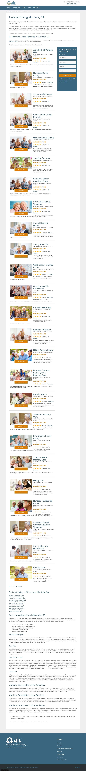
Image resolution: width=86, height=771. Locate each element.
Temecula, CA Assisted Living (16, 597)
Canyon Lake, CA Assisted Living (17, 598)
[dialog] (5, 770)
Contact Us (36, 7)
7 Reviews (49, 425)
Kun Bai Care (39, 567)
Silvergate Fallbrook (42, 94)
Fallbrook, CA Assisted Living (16, 605)
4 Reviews (50, 297)
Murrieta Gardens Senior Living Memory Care (41, 372)
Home (9, 7)
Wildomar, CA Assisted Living (16, 595)
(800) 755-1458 (13, 41)
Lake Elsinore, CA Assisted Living (17, 600)
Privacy (11, 747)
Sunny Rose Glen (41, 244)
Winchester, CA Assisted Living (16, 608)
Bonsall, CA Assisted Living (16, 611)
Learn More (21, 61)
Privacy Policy (60, 754)
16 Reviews (50, 274)
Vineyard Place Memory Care (40, 458)
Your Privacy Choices (62, 759)
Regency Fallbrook (42, 329)
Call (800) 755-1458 (39, 58)
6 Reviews (50, 232)
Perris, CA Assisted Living (15, 610)
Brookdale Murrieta (42, 307)
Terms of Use (60, 757)
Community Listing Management (64, 748)
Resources (59, 751)
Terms (15, 747)
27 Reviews (50, 82)
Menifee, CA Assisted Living (16, 606)
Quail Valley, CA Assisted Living (17, 601)
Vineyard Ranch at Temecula (41, 203)
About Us (59, 743)
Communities (16, 7)
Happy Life (38, 480)
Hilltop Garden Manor (43, 350)
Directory (11, 11)
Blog (24, 7)
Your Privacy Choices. (21, 747)
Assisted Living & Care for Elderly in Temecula (41, 524)
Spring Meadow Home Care (40, 547)
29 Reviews (50, 384)
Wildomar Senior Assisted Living (41, 179)
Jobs (29, 7)
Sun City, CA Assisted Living (16, 603)
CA (14, 11)
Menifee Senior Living (43, 138)
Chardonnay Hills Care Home (41, 287)
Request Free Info (67, 75)
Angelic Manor (40, 394)
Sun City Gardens (41, 158)
